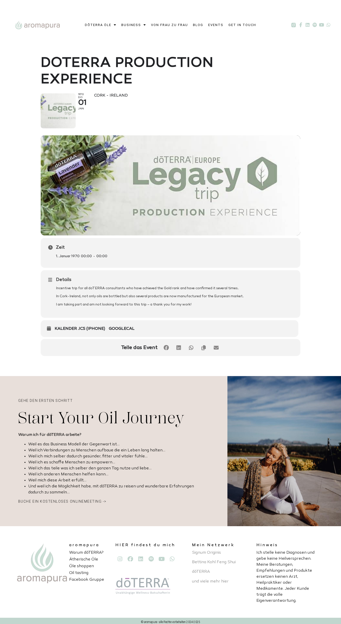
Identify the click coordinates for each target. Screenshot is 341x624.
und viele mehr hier (210, 581)
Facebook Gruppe (86, 579)
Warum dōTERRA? (86, 552)
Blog (198, 25)
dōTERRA (201, 571)
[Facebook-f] (300, 25)
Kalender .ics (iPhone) (80, 329)
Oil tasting (78, 573)
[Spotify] (314, 25)
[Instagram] (120, 559)
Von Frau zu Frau (169, 25)
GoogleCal (122, 329)
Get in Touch (242, 25)
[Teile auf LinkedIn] (178, 348)
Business (131, 25)
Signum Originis (206, 552)
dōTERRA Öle (98, 25)
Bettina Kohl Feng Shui (214, 562)
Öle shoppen (81, 566)
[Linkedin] (307, 25)
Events (215, 25)
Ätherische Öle (83, 559)
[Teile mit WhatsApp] (191, 348)
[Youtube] (321, 25)
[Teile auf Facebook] (166, 348)
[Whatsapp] (328, 25)
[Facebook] (130, 559)
